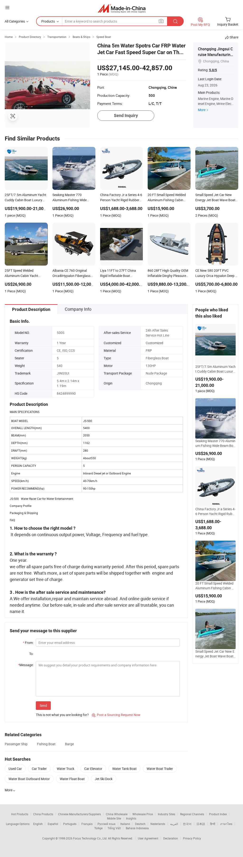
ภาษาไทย (226, 824)
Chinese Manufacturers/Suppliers (79, 814)
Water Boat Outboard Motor (29, 779)
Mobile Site (114, 818)
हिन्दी (212, 824)
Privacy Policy (192, 838)
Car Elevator (93, 768)
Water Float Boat (72, 779)
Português (69, 824)
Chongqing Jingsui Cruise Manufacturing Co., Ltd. (215, 54)
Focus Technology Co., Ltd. (90, 838)
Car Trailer (39, 768)
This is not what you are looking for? (62, 714)
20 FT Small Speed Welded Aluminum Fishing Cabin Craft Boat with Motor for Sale (215, 585)
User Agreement (148, 838)
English (38, 824)
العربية (174, 824)
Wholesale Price (142, 814)
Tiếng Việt (114, 828)
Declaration (170, 838)
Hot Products (19, 814)
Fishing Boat (46, 744)
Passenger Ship (16, 744)
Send (43, 705)
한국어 (187, 824)
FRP (149, 350)
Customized (154, 343)
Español (53, 824)
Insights (131, 818)
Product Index (218, 814)
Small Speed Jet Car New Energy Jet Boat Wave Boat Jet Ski (214, 654)
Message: (25, 665)
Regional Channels (192, 814)
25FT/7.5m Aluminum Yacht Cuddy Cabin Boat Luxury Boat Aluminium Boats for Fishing (215, 369)
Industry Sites (166, 814)
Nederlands (157, 824)
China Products (43, 814)
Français (87, 824)
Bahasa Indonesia (137, 828)
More (202, 110)
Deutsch (140, 824)
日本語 (200, 824)
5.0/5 (213, 70)
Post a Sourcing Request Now (116, 714)
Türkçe (98, 828)
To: (31, 653)
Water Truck (65, 768)
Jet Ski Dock (103, 779)
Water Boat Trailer (160, 768)
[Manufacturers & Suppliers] (121, 8)
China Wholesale (116, 814)
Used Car (15, 768)
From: (28, 642)
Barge (69, 744)
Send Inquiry (126, 115)
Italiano (125, 824)
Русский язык (106, 824)
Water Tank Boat (124, 768)
